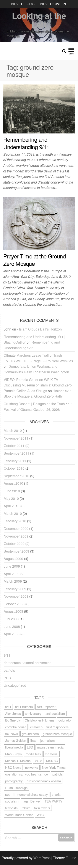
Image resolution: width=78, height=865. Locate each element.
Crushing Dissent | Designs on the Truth (34, 403)
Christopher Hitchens (40, 720)
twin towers (42, 808)
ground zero (30, 733)
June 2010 (12, 490)
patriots (9, 670)
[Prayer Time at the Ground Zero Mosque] (39, 223)
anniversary (33, 713)
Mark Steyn (13, 754)
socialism (12, 801)
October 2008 (14, 603)
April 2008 (12, 633)
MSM (38, 760)
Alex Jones (13, 713)
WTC (40, 814)
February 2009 (15, 588)
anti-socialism (55, 713)
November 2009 (16, 536)
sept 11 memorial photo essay (26, 794)
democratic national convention (28, 662)
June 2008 (12, 626)
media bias (33, 754)
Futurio (71, 857)
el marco (36, 727)
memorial (51, 754)
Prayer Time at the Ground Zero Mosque (34, 259)
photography (14, 781)
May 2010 (11, 498)
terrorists (11, 808)
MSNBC (52, 760)
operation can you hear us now (27, 774)
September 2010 (16, 475)
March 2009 (13, 581)
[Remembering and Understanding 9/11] (39, 108)
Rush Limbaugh (16, 787)
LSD (30, 747)
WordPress (41, 857)
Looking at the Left (39, 20)
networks (31, 767)
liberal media (14, 747)
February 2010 (15, 520)
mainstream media (50, 747)
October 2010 (14, 468)
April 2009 (12, 573)
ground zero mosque (57, 733)
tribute (26, 808)
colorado (64, 720)
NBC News (13, 767)
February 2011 (15, 460)
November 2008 (16, 596)
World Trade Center (19, 814)
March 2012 (13, 430)
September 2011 (16, 453)
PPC (7, 677)
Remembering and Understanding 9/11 (26, 143)
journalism (47, 740)
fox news (11, 733)
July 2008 (11, 618)
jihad (33, 740)
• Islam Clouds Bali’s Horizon (39, 329)
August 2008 (13, 611)
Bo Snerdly (13, 720)
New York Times (54, 767)
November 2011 (16, 438)
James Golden (15, 740)
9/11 (7, 655)
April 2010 (12, 505)
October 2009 (14, 543)
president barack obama (44, 781)
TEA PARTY (53, 801)
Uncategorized (15, 685)
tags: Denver (32, 801)
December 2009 (16, 528)
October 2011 (14, 445)
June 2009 (12, 566)
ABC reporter (46, 706)
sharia (56, 794)
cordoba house (15, 727)
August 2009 (13, 558)
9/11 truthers (24, 706)
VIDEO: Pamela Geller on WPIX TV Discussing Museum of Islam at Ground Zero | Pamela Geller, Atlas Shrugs (38, 385)
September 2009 (16, 551)
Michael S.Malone (18, 760)
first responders (57, 727)
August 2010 (13, 483)
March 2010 (13, 513)
